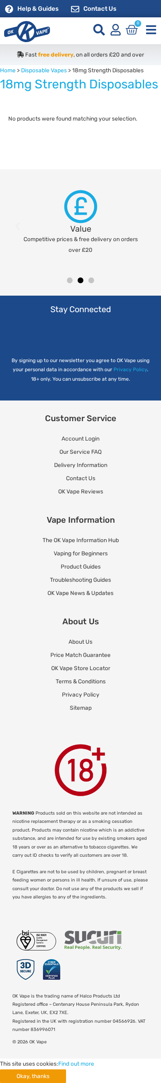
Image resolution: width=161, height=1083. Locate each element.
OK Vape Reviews (80, 491)
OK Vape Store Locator (80, 668)
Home (8, 70)
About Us (80, 641)
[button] (17, 226)
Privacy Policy (130, 369)
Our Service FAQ (80, 451)
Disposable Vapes (44, 70)
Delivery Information (80, 465)
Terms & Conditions (81, 681)
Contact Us (99, 8)
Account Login (80, 438)
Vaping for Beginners (81, 553)
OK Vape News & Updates (80, 593)
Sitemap (81, 707)
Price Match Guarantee (80, 655)
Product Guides (81, 566)
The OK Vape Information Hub (81, 540)
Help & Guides (38, 8)
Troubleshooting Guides (80, 579)
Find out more (76, 1063)
